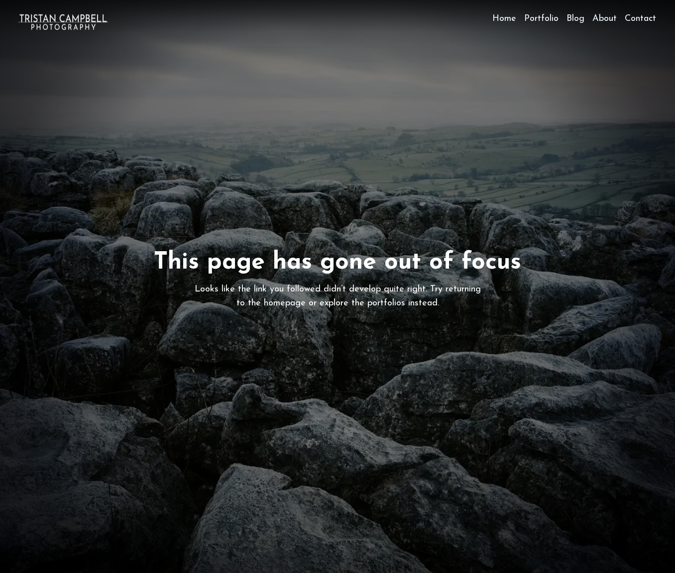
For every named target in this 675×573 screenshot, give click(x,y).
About (604, 18)
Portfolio (541, 18)
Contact (640, 18)
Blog (575, 18)
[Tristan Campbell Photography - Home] (63, 22)
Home (504, 18)
